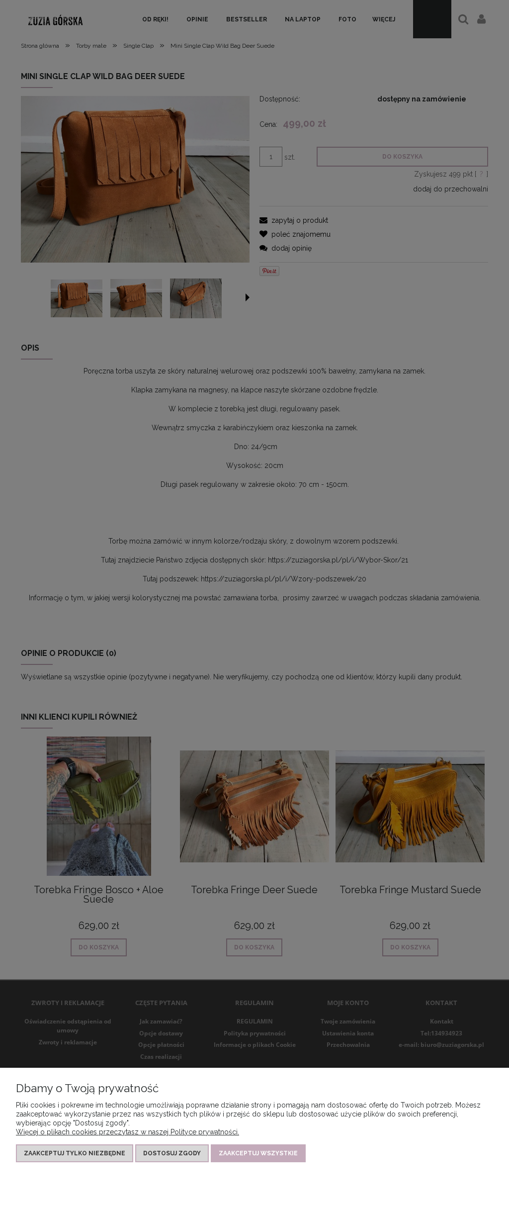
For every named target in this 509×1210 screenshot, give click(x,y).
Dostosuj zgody (172, 1153)
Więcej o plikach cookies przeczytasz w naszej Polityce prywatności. (127, 1132)
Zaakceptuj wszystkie (258, 1153)
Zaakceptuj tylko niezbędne (74, 1153)
